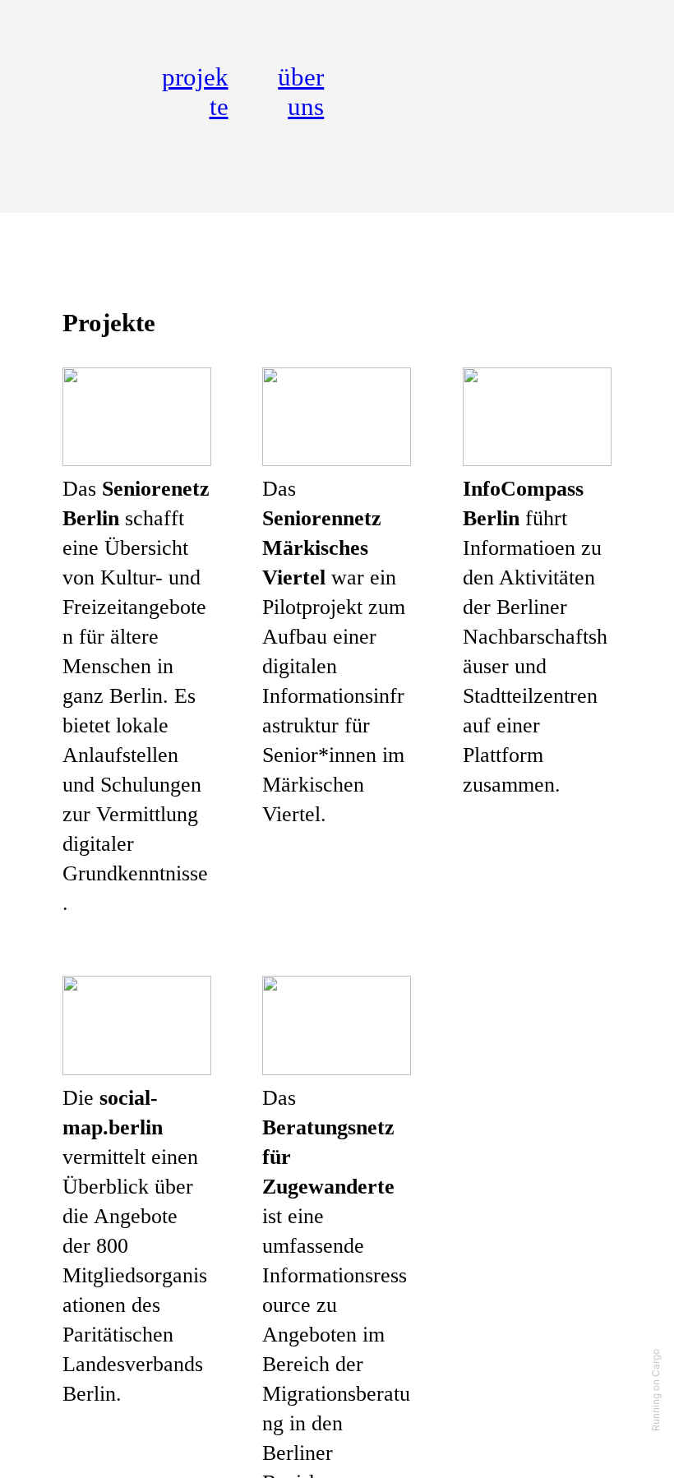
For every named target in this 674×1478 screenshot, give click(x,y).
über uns (301, 91)
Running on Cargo (655, 1390)
